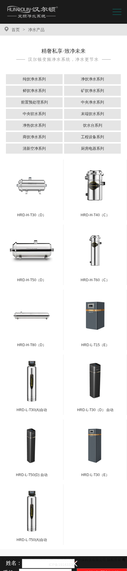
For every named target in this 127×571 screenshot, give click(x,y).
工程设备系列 (92, 137)
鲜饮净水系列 (34, 90)
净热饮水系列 (34, 125)
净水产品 (36, 29)
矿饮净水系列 (92, 90)
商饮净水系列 (34, 137)
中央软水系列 (34, 114)
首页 (16, 29)
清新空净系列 (34, 148)
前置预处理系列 (34, 102)
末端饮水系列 (92, 114)
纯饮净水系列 (34, 79)
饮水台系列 (92, 125)
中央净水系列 (92, 102)
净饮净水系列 (92, 79)
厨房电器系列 (92, 148)
